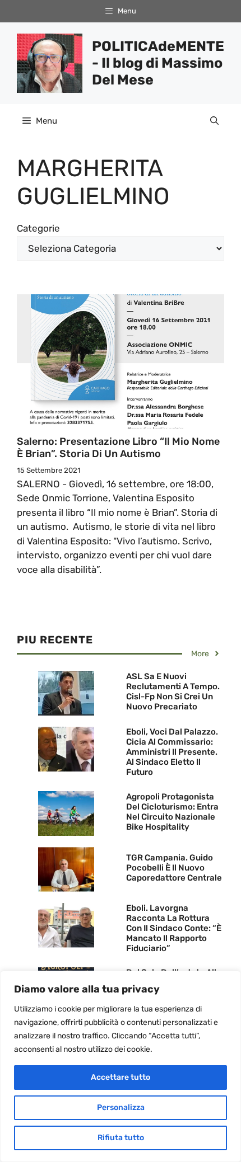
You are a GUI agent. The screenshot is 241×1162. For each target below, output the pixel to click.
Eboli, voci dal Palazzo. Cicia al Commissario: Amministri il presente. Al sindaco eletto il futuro (172, 752)
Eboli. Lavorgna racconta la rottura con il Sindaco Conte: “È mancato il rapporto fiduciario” (173, 928)
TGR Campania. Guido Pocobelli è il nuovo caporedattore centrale (174, 868)
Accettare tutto (120, 1077)
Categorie (38, 228)
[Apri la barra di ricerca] (214, 121)
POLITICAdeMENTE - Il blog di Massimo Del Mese (158, 63)
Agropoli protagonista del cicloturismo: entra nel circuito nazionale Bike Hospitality (172, 812)
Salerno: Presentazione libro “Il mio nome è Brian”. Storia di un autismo (118, 447)
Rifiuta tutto (121, 1137)
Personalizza (121, 1107)
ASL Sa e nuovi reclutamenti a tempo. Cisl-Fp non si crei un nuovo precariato (173, 691)
